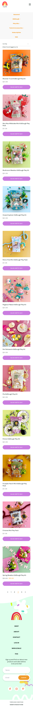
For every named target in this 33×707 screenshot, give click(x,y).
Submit (23, 677)
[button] (16, 87)
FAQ (16, 654)
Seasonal (16, 14)
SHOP (16, 626)
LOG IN (16, 643)
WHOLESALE (16, 648)
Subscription (16, 32)
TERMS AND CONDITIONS (16, 702)
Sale (16, 37)
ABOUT (16, 632)
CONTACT (16, 637)
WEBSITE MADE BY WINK (16, 704)
